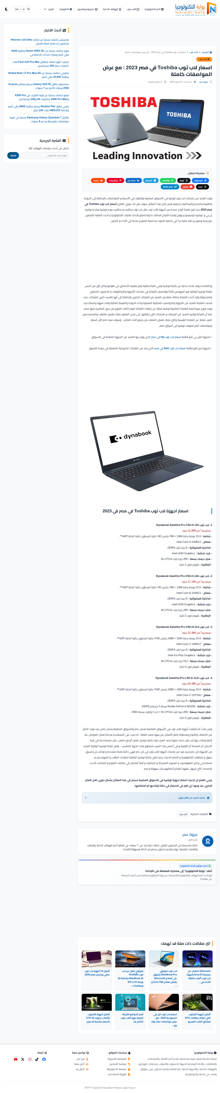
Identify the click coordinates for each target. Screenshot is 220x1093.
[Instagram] (30, 1059)
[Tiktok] (37, 1059)
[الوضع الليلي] (6, 9)
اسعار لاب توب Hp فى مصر (166, 337)
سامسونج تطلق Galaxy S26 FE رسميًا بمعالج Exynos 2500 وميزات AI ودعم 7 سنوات (39, 86)
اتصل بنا (80, 1069)
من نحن (81, 1058)
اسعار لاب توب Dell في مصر (170, 348)
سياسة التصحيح (118, 1063)
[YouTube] (15, 1059)
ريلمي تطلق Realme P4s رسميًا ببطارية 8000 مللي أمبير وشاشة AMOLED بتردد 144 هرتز (38, 108)
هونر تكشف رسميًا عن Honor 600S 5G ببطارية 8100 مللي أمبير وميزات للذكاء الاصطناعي (40, 52)
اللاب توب (193, 52)
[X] (22, 1059)
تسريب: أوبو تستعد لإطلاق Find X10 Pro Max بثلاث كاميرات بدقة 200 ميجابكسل (40, 63)
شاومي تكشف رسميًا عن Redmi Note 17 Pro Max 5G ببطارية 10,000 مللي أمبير (38, 75)
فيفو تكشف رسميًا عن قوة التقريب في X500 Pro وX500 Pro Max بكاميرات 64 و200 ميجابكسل (42, 97)
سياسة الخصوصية (117, 1069)
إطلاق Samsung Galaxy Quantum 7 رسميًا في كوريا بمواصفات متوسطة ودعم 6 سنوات (39, 119)
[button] (48, 9)
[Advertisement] (147, 35)
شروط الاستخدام (117, 1074)
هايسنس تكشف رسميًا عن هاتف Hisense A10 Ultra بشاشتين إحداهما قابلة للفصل (40, 41)
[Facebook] (44, 1059)
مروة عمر (203, 82)
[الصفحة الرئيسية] (196, 9)
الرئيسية (205, 52)
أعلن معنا (79, 1063)
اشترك (13, 155)
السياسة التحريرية (117, 1058)
